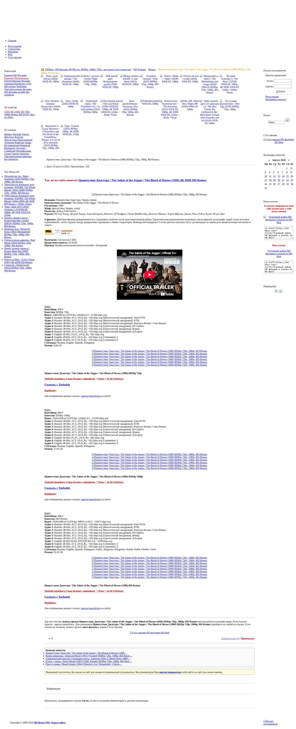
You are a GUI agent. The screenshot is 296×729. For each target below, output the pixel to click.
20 (279, 180)
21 (283, 180)
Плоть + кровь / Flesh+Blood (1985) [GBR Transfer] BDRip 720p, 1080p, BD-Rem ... (89, 661)
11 (270, 176)
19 (274, 180)
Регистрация (14, 46)
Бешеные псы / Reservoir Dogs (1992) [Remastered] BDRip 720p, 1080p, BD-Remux (17, 233)
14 (283, 176)
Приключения (24, 140)
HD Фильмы (20, 75)
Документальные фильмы (17, 89)
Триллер (16, 134)
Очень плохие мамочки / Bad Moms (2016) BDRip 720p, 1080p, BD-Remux (19, 243)
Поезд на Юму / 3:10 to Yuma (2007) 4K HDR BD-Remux (19, 261)
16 (292, 176)
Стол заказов (14, 57)
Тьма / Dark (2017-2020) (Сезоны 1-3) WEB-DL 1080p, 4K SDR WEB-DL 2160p (17, 210)
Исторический (12, 145)
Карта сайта (58, 722)
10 (266, 176)
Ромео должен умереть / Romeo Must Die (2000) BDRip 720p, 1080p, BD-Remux (17, 252)
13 (279, 176)
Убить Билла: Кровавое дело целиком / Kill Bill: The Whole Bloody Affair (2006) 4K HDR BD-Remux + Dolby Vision (19, 199)
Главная (12, 40)
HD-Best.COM (41, 722)
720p (27, 111)
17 (266, 180)
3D (22, 111)
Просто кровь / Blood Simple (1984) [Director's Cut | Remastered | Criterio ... (84, 664)
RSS (10, 54)
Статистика (14, 49)
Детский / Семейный (15, 149)
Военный (25, 145)
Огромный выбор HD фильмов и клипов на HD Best (278, 254)
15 (287, 176)
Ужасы (25, 134)
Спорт (7, 153)
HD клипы (10, 86)
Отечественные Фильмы (17, 81)
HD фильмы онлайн (14, 92)
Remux (14, 114)
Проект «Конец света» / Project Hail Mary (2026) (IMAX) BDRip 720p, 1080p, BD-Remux (19, 222)
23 (292, 180)
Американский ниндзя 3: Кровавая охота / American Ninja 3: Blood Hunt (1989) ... (88, 658)
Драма (28, 142)
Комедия (19, 142)
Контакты (13, 51)
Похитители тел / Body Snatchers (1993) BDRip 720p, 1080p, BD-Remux (19, 179)
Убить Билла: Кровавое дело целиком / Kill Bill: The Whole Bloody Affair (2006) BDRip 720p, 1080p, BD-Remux (19, 188)
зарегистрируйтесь (91, 396)
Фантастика (10, 140)
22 (287, 180)
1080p (7, 114)
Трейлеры (21, 86)
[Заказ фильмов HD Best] (149, 632)
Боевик (8, 134)
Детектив (9, 142)
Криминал (9, 148)
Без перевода (11, 159)
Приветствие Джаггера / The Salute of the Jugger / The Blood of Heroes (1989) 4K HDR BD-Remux (142, 180)
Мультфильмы (23, 151)
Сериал (15, 153)
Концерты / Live (22, 83)
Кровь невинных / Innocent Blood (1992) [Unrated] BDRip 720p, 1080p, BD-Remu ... (89, 655)
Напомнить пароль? (275, 99)
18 (270, 180)
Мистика (9, 137)
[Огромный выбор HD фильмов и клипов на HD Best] (278, 222)
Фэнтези (18, 137)
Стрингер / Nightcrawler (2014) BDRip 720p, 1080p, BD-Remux (18, 268)
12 (274, 176)
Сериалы (9, 83)
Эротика (24, 153)
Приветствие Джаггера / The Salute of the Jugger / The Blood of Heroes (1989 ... (86, 653)
